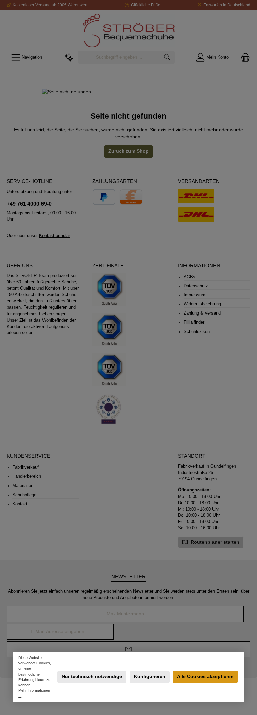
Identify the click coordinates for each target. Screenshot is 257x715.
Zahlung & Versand (202, 313)
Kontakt (19, 504)
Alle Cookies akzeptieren (205, 676)
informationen (199, 265)
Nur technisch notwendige (92, 676)
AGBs (189, 277)
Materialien (22, 485)
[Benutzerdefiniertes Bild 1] (109, 289)
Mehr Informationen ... (34, 693)
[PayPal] (104, 197)
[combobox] (119, 57)
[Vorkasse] (131, 197)
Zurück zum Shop (128, 151)
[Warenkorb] (243, 57)
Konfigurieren (149, 676)
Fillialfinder (194, 322)
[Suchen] (167, 57)
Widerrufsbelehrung (202, 304)
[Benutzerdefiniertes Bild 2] (109, 329)
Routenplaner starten (214, 542)
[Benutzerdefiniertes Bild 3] (109, 369)
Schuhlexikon (197, 331)
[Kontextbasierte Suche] (69, 57)
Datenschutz (196, 286)
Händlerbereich (26, 476)
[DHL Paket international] (196, 196)
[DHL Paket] (196, 214)
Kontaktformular (54, 235)
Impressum (194, 295)
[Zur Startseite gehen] (128, 30)
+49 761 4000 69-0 (29, 204)
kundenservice (28, 456)
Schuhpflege (24, 495)
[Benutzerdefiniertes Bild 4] (109, 410)
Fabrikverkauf (25, 467)
